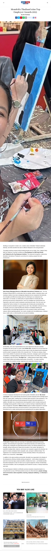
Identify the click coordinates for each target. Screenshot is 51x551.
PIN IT (26, 274)
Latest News (8, 510)
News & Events (14, 510)
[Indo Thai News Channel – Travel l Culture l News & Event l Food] (25, 2)
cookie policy (16, 543)
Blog (4, 510)
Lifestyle (35, 541)
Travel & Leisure (40, 541)
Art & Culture (29, 541)
